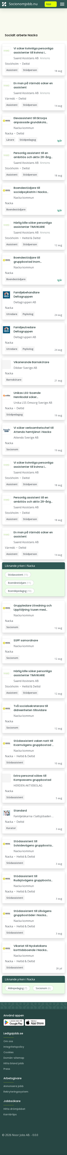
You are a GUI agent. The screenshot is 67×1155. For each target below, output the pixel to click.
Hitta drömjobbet (14, 1109)
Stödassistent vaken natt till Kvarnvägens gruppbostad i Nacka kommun (33, 743)
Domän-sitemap (13, 1058)
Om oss (8, 1041)
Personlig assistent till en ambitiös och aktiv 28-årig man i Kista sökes (32, 155)
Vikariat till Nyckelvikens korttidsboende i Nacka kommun (30, 948)
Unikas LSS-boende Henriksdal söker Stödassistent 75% (27, 395)
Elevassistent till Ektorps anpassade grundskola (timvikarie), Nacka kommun (33, 120)
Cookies (8, 1052)
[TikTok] (25, 1124)
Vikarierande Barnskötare (31, 362)
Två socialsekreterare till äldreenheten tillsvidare (31, 708)
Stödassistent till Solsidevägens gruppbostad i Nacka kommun (33, 843)
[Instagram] (5, 1124)
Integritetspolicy (13, 1047)
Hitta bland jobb (13, 1063)
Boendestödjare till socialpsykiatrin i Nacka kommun (30, 190)
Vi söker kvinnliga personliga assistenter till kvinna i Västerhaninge (33, 50)
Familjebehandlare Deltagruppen (27, 294)
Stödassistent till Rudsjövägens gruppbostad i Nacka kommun (33, 878)
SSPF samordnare (26, 640)
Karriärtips (10, 1114)
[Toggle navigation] (62, 4)
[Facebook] (18, 1124)
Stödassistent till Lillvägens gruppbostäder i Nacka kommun (33, 913)
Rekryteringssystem (15, 1091)
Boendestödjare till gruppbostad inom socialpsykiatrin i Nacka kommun (30, 260)
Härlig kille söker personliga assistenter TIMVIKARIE (33, 225)
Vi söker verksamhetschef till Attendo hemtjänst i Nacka (34, 430)
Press (6, 1069)
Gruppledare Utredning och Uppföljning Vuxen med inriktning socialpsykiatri (33, 608)
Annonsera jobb (13, 1086)
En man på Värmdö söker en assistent (33, 85)
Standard (20, 811)
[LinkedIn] (11, 1124)
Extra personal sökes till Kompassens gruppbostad (32, 778)
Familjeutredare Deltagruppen (25, 329)
